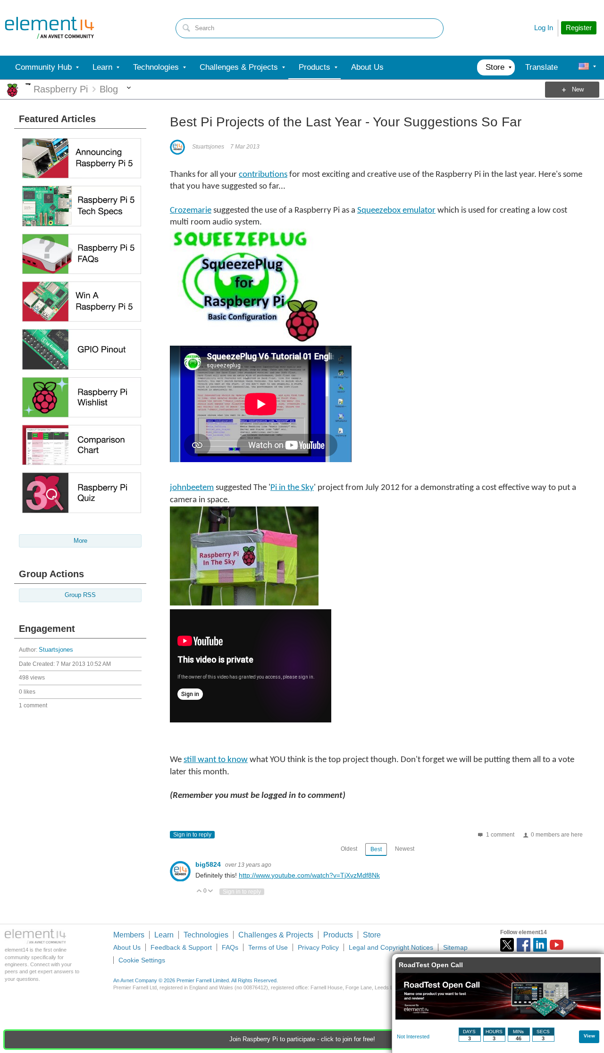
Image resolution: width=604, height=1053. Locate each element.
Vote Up (199, 891)
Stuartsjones (56, 650)
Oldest (349, 849)
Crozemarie (190, 210)
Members (128, 935)
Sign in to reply (192, 834)
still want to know (216, 759)
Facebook (523, 945)
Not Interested (413, 1036)
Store (372, 935)
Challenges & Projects (275, 935)
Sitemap (455, 947)
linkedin (540, 945)
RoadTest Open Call (431, 965)
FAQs (230, 947)
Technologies (206, 935)
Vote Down (211, 891)
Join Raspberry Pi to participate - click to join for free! (302, 1039)
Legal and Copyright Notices (391, 947)
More (28, 84)
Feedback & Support (181, 947)
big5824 (209, 864)
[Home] (49, 28)
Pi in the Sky (292, 487)
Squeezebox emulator (396, 210)
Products (338, 935)
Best (376, 849)
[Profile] (583, 67)
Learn (164, 935)
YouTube (556, 945)
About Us (127, 947)
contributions (263, 174)
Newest (404, 849)
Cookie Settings (141, 960)
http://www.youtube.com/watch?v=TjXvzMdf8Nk (309, 875)
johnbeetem (192, 487)
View (589, 1035)
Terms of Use (268, 947)
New (578, 89)
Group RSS (80, 595)
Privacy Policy (318, 947)
